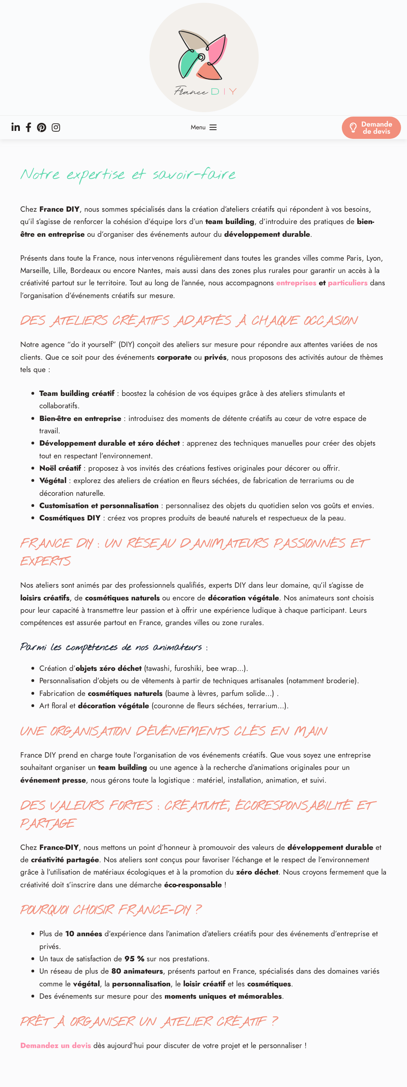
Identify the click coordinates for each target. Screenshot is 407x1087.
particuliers (348, 282)
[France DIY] (203, 57)
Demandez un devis (55, 1045)
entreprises (296, 282)
